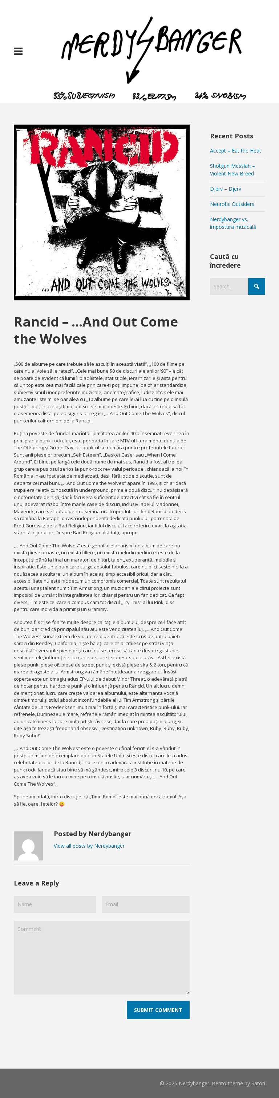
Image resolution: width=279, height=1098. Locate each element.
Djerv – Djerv (225, 188)
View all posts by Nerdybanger (89, 845)
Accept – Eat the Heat (235, 150)
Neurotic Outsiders (232, 203)
